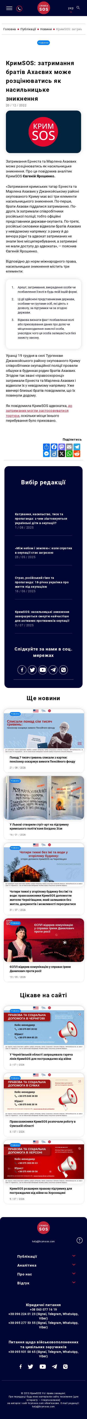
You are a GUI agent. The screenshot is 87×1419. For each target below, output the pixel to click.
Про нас (24, 1274)
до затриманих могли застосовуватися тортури (39, 411)
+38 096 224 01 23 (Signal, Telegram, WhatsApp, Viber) (43, 1316)
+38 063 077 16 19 (43, 1309)
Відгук (23, 1283)
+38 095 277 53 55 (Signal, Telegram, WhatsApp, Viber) (43, 1325)
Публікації (27, 1256)
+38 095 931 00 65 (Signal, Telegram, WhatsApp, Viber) (43, 1354)
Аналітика (27, 1265)
